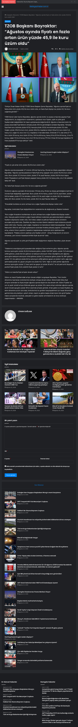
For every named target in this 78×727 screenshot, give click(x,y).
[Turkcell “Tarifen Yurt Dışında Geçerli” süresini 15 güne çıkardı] (10, 631)
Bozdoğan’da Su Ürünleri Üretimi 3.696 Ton (14, 384)
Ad (6, 451)
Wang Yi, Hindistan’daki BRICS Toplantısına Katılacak (37, 619)
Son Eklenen (39, 485)
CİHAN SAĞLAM (13, 49)
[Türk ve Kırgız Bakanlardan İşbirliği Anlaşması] (10, 531)
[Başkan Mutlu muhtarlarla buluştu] (10, 603)
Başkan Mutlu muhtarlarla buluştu (30, 601)
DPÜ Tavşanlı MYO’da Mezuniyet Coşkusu (32, 502)
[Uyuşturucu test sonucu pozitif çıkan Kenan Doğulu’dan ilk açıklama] (10, 549)
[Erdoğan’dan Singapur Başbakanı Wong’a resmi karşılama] (10, 495)
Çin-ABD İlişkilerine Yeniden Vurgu (29, 651)
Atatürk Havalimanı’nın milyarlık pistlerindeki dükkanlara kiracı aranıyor (44, 520)
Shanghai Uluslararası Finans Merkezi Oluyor (33, 592)
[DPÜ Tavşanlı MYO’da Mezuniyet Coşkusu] (10, 504)
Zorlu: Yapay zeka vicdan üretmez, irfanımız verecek (36, 556)
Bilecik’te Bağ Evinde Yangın (27, 538)
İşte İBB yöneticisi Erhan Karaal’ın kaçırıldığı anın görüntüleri (39, 574)
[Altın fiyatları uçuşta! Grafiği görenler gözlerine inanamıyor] (63, 375)
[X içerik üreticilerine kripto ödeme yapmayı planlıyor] (39, 375)
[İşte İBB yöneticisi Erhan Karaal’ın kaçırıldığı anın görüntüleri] (10, 576)
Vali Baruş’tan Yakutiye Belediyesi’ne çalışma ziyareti (37, 642)
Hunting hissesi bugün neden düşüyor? (54, 152)
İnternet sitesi (44, 458)
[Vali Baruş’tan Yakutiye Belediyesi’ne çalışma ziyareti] (10, 645)
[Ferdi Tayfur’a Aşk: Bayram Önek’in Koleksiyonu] (10, 612)
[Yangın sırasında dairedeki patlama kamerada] (10, 663)
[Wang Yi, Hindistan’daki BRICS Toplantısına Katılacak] (10, 621)
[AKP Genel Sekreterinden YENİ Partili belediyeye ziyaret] (10, 585)
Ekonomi (16, 15)
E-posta (8, 458)
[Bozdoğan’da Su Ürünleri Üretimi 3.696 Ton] (15, 375)
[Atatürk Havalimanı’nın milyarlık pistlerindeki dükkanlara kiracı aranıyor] (10, 522)
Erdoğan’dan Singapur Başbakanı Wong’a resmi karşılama (39, 493)
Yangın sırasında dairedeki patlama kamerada (34, 660)
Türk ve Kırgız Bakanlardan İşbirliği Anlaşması (34, 529)
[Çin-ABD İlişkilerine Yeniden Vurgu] (10, 654)
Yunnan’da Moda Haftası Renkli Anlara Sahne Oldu (14, 407)
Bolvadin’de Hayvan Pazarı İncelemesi (38, 407)
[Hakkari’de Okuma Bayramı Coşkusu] (10, 513)
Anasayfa (9, 15)
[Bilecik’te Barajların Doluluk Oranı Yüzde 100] (63, 398)
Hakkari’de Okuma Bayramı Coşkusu (28, 2)
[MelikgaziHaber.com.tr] (39, 6)
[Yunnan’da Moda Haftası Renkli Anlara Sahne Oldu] (15, 398)
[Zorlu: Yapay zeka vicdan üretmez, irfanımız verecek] (10, 558)
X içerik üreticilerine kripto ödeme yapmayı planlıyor (38, 384)
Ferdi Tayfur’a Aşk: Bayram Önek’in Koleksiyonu (34, 610)
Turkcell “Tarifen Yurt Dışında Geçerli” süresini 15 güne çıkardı (40, 628)
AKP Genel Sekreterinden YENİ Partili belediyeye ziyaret (37, 583)
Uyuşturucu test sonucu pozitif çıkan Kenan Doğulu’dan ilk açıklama (42, 547)
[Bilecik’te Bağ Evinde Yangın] (10, 540)
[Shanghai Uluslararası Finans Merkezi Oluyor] (10, 155)
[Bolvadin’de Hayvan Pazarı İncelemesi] (39, 398)
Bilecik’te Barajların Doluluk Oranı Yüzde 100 (63, 407)
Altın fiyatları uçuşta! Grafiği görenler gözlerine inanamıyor (62, 385)
